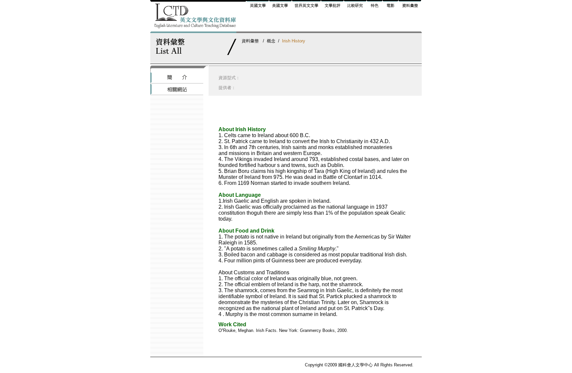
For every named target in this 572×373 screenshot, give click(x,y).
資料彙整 (250, 40)
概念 (271, 40)
